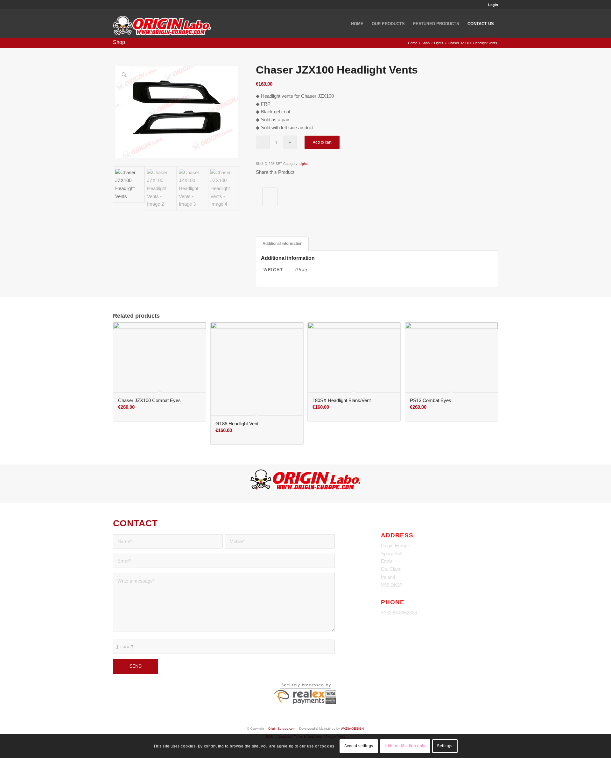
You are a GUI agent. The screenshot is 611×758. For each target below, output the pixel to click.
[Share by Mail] (275, 197)
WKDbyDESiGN (352, 728)
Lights (304, 164)
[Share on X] (268, 197)
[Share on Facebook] (264, 197)
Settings (445, 746)
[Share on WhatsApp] (272, 197)
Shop (119, 42)
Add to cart (322, 142)
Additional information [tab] (282, 243)
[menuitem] (491, 4)
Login (493, 5)
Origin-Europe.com (281, 728)
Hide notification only (405, 746)
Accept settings (358, 746)
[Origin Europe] (162, 24)
